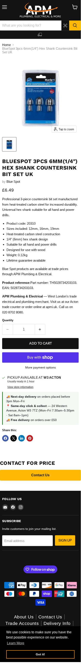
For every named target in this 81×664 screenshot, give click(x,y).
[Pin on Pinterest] (29, 438)
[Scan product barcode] (65, 25)
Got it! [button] (40, 654)
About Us (24, 616)
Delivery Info (57, 623)
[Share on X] (13, 438)
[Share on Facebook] (5, 438)
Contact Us (40, 475)
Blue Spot (13, 181)
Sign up (65, 540)
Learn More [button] (15, 643)
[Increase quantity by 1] (40, 329)
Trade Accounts (22, 623)
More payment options (40, 367)
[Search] (75, 25)
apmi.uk (51, 307)
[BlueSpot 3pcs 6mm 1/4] (9, 144)
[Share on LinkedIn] (21, 438)
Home (6, 45)
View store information (20, 387)
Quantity (7, 320)
